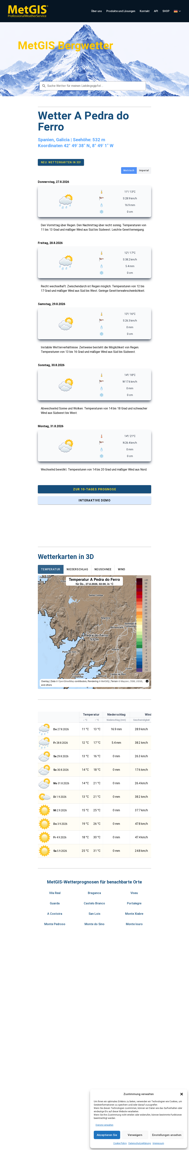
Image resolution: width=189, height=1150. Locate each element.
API (156, 11)
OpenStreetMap (66, 681)
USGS (139, 681)
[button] (181, 1094)
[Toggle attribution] (147, 681)
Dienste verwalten (104, 1125)
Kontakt (145, 11)
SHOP (165, 11)
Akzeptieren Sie (107, 1135)
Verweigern (135, 1135)
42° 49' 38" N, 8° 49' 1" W (89, 145)
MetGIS (105, 681)
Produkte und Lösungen (120, 11)
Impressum (158, 1143)
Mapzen (125, 681)
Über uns (96, 11)
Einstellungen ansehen (166, 1135)
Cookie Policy (120, 1143)
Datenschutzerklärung (139, 1143)
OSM (132, 681)
